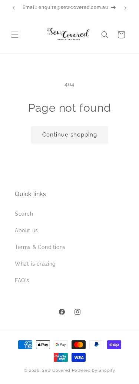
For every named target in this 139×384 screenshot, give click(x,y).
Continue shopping (69, 134)
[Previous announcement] (14, 8)
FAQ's (22, 280)
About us (26, 230)
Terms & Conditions (40, 247)
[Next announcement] (125, 8)
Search (24, 214)
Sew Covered (56, 370)
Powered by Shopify (93, 370)
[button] (15, 35)
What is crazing (35, 264)
